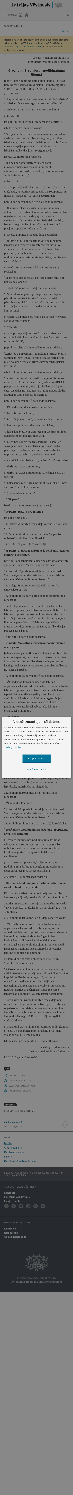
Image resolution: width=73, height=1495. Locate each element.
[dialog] (36, 747)
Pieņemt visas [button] (36, 758)
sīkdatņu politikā (12, 747)
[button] (36, 769)
